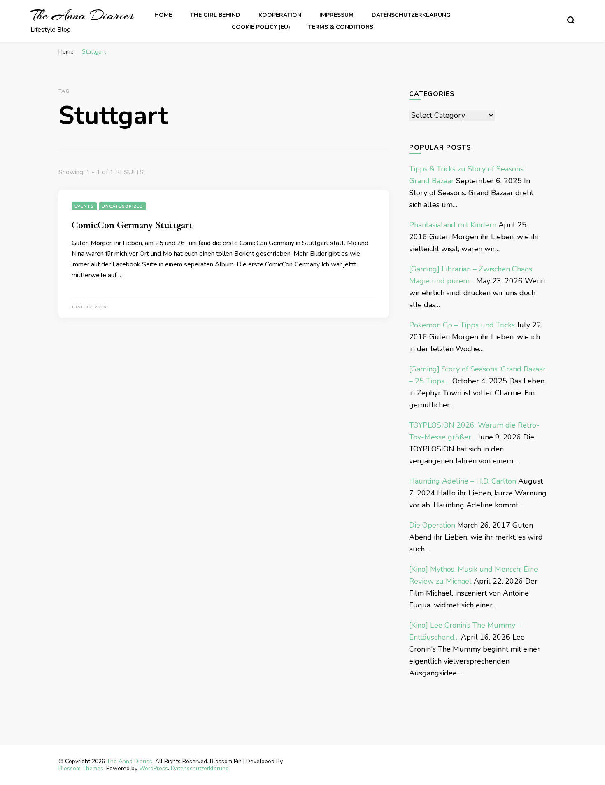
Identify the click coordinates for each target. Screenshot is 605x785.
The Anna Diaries (81, 15)
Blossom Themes (80, 768)
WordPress (153, 768)
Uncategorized (122, 206)
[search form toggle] (571, 20)
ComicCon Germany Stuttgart (132, 225)
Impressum (336, 15)
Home (163, 15)
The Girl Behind (215, 15)
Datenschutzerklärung (411, 15)
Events (84, 206)
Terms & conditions (340, 27)
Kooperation (279, 15)
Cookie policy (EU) (261, 27)
